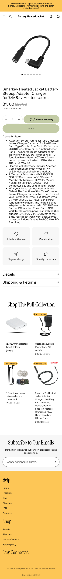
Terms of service (11, 539)
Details (9, 274)
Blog (5, 498)
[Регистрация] (54, 462)
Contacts (7, 513)
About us (7, 503)
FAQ (5, 508)
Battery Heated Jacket (24, 568)
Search (6, 529)
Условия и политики (31, 575)
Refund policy (9, 544)
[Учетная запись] (51, 16)
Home (6, 487)
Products (7, 492)
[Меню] (3, 16)
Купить (31, 128)
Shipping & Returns (20, 282)
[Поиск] (10, 16)
